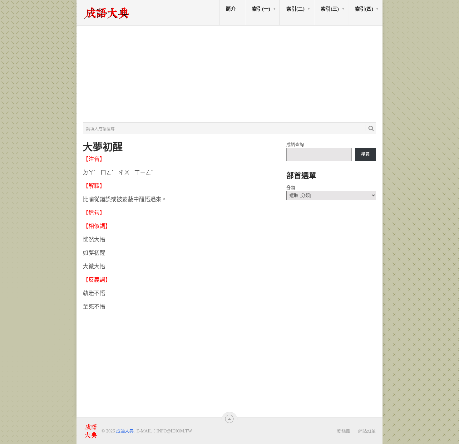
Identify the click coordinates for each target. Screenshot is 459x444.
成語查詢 (295, 144)
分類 (290, 187)
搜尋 (365, 154)
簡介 (231, 9)
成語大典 (125, 431)
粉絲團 (343, 430)
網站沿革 (367, 430)
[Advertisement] (229, 74)
